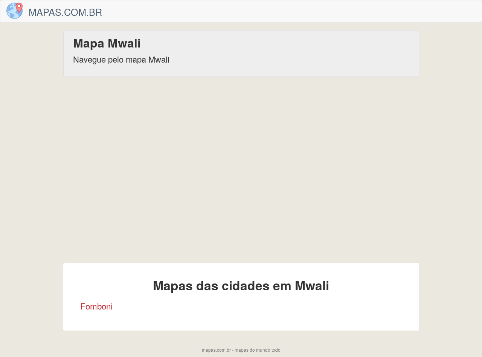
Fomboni (96, 306)
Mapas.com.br (65, 11)
